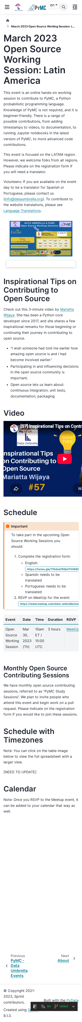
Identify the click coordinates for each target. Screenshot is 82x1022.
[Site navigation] (7, 7)
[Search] (63, 7)
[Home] (7, 20)
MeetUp (73, 629)
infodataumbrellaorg (24, 199)
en (52, 5)
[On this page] (75, 7)
